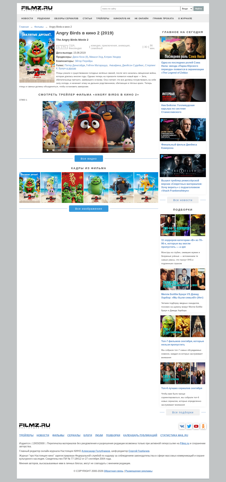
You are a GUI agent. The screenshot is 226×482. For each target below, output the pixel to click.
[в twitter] (189, 426)
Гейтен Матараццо (96, 65)
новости (27, 18)
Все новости (182, 200)
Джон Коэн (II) (80, 57)
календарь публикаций (140, 435)
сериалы (73, 435)
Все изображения (88, 208)
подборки (113, 435)
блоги (87, 435)
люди (99, 435)
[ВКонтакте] (182, 426)
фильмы (58, 435)
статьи (87, 18)
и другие (71, 68)
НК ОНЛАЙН (142, 18)
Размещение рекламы (139, 471)
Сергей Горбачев (139, 451)
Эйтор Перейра (84, 61)
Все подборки (183, 412)
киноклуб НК (122, 18)
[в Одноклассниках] (203, 426)
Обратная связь (113, 471)
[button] (154, 187)
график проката (163, 18)
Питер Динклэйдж (75, 65)
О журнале (185, 18)
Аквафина (115, 65)
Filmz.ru (184, 443)
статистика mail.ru (174, 435)
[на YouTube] (196, 426)
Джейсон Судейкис (133, 65)
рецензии (43, 18)
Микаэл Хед (96, 57)
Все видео (89, 158)
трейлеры (102, 18)
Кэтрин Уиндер (112, 57)
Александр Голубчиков (96, 451)
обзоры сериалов (66, 18)
